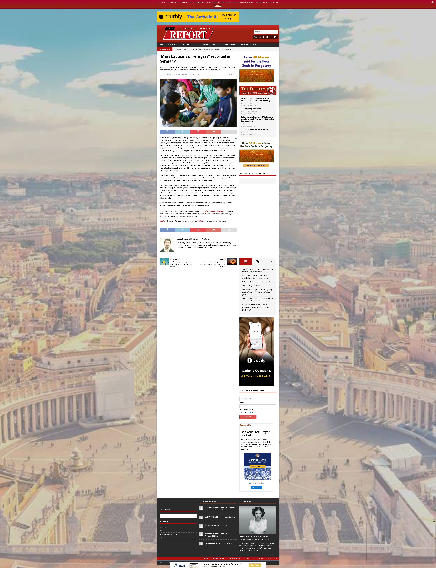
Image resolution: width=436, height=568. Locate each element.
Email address (245, 396)
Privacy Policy (272, 558)
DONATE (218, 5)
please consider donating (214, 211)
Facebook (163, 527)
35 (256, 134)
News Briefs (163, 49)
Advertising (249, 558)
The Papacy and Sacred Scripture (254, 129)
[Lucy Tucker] (201, 518)
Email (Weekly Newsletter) (168, 534)
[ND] (201, 526)
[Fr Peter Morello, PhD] (201, 509)
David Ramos (247, 124)
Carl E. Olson (246, 132)
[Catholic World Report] (218, 41)
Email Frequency (246, 409)
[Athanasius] (201, 544)
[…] (259, 550)
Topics (216, 45)
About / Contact (218, 558)
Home (161, 45)
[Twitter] (267, 37)
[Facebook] (263, 37)
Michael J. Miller (183, 74)
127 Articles (205, 239)
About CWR (230, 45)
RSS (161, 538)
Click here (163, 221)
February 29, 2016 (168, 74)
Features (187, 45)
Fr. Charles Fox (247, 103)
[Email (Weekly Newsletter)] (271, 37)
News (194, 74)
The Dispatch (202, 45)
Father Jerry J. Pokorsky (250, 111)
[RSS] (275, 37)
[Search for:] (264, 32)
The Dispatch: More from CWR (257, 90)
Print (232, 74)
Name (241, 403)
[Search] (276, 32)
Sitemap (260, 558)
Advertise (243, 45)
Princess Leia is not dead (253, 536)
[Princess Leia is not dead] (257, 520)
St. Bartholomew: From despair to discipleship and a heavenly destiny (255, 99)
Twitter (162, 531)
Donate (256, 45)
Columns (172, 45)
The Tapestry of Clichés (251, 109)
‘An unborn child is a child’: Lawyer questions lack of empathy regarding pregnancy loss (255, 307)
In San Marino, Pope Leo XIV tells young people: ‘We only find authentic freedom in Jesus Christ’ (257, 119)
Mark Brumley (246, 540)
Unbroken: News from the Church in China (257, 282)
